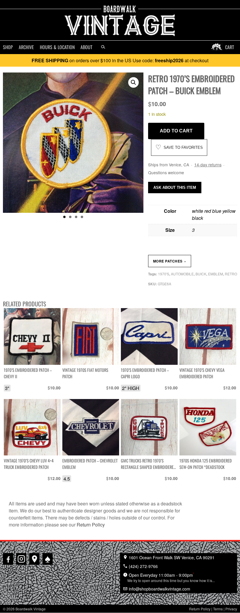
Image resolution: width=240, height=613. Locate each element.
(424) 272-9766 (143, 566)
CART (229, 47)
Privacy (231, 608)
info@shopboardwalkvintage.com (159, 589)
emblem (215, 273)
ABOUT (86, 47)
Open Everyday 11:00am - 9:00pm (171, 577)
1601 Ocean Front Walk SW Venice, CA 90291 (171, 557)
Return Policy (91, 524)
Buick (201, 273)
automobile (182, 273)
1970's (163, 273)
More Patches (169, 261)
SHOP (8, 47)
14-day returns (208, 165)
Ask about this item (174, 187)
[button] (133, 82)
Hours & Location (57, 47)
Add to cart (176, 130)
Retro (231, 273)
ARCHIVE (26, 47)
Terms (218, 608)
